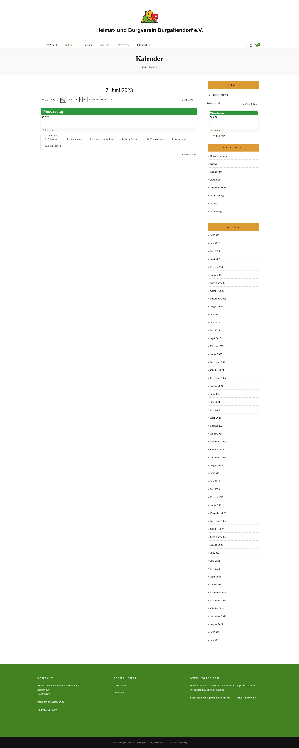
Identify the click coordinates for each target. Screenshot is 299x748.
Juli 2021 (214, 632)
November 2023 (218, 441)
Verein (213, 203)
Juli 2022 (214, 552)
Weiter (103, 99)
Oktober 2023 (217, 449)
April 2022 (215, 576)
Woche (54, 100)
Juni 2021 (215, 640)
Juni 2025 (215, 322)
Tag (63, 100)
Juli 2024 (214, 394)
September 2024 (218, 378)
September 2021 (218, 616)
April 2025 (215, 338)
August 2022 (216, 545)
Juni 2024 (215, 402)
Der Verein (123, 45)
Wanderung (216, 211)
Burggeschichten (218, 156)
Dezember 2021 (218, 592)
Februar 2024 (216, 425)
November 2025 (218, 283)
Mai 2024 (215, 409)
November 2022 (218, 521)
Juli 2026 (214, 235)
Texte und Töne (218, 187)
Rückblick (215, 179)
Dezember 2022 (218, 513)
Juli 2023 (214, 473)
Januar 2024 (216, 433)
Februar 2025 (216, 346)
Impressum (119, 692)
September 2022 (218, 537)
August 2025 (216, 306)
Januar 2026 (216, 275)
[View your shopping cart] (256, 45)
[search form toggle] (251, 46)
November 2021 (218, 600)
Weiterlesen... (48, 130)
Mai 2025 (215, 330)
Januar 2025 (216, 354)
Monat (45, 100)
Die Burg (87, 45)
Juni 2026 (215, 243)
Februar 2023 (216, 497)
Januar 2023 (216, 505)
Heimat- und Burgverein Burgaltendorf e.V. (149, 30)
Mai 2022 (215, 568)
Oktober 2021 (217, 608)
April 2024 (215, 417)
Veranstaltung (217, 195)
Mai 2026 (215, 251)
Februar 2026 (216, 267)
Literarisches (143, 45)
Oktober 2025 (217, 291)
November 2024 (218, 362)
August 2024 (216, 386)
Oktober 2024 (217, 370)
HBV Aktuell (50, 45)
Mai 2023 (215, 489)
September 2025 (218, 298)
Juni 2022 (215, 560)
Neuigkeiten (216, 172)
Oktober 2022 (217, 529)
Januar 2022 (216, 584)
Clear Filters (190, 100)
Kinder (213, 164)
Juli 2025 (214, 314)
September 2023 (218, 457)
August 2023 (216, 465)
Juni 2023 (215, 481)
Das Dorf (104, 45)
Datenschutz (120, 685)
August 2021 (216, 624)
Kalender (69, 45)
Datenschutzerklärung (177, 742)
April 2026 (215, 259)
